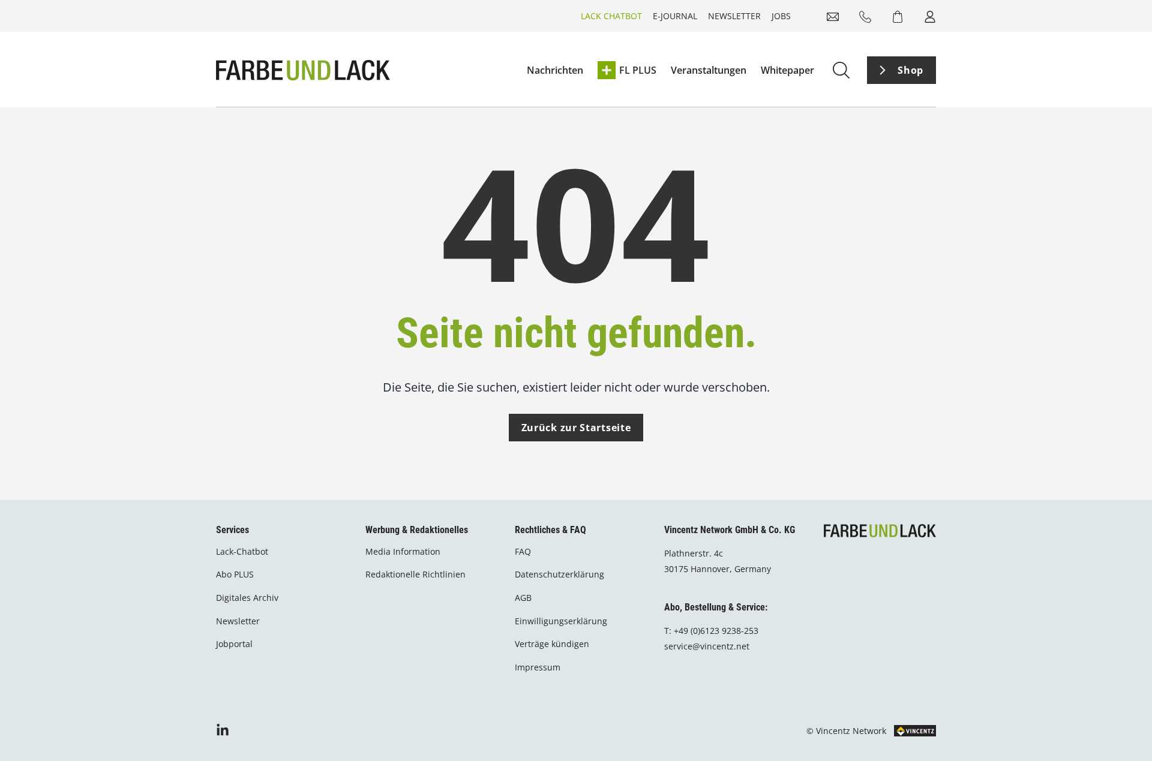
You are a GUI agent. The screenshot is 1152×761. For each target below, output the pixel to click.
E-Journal (675, 16)
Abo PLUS (235, 574)
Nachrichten (555, 70)
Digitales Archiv (247, 597)
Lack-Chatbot (242, 551)
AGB (523, 597)
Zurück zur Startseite (576, 427)
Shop (910, 70)
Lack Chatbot (611, 16)
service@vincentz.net (706, 646)
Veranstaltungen (708, 70)
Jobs (781, 16)
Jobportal (234, 643)
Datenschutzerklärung (559, 574)
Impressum (537, 667)
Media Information (402, 551)
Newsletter (734, 16)
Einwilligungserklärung (561, 621)
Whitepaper (787, 70)
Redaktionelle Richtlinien (415, 574)
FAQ (523, 551)
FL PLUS (637, 70)
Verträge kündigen (552, 643)
